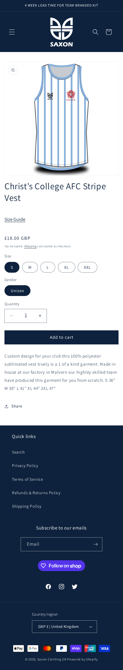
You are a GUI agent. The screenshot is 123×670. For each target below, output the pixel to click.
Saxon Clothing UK (52, 659)
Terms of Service (27, 479)
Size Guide (14, 219)
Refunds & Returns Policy (36, 492)
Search (18, 452)
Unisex (17, 290)
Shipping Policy (26, 506)
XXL (87, 267)
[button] (12, 32)
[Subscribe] (95, 544)
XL (66, 267)
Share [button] (16, 406)
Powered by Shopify (82, 659)
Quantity (11, 303)
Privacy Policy (25, 465)
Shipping (30, 246)
